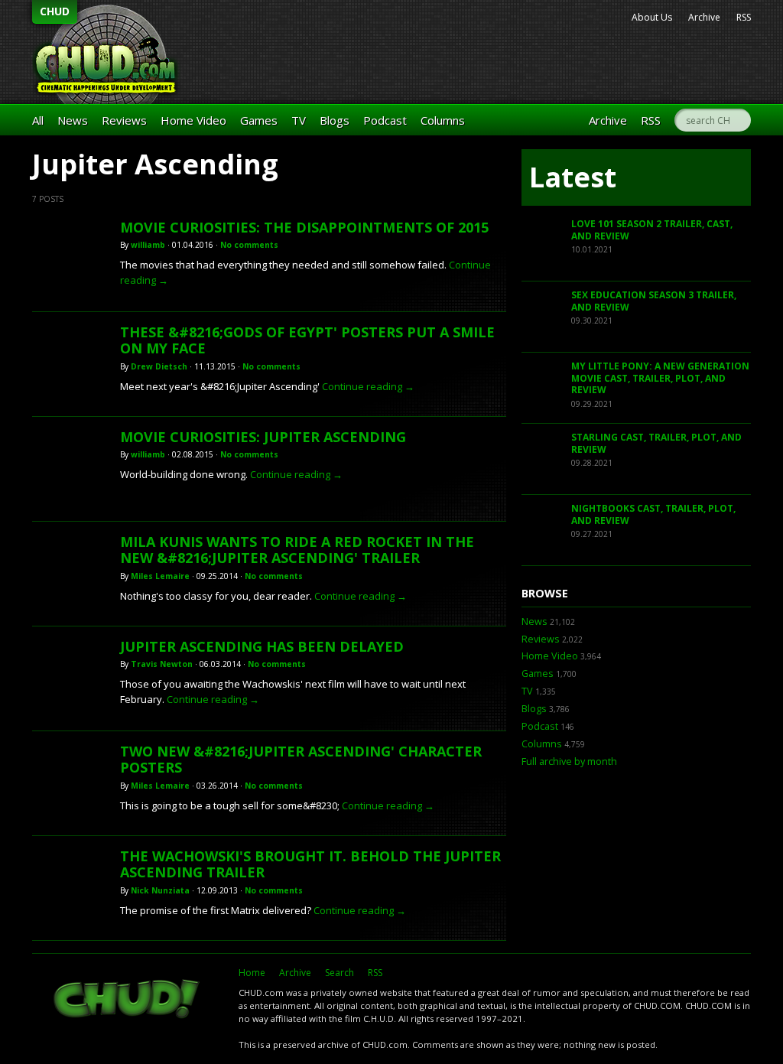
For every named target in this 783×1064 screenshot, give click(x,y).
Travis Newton (162, 664)
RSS (743, 17)
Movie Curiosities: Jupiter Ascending (263, 437)
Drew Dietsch (159, 366)
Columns (443, 120)
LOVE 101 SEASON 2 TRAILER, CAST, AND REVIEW (652, 229)
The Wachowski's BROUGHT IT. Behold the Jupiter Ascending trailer (310, 864)
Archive (704, 17)
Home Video (193, 120)
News (72, 120)
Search (339, 972)
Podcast (385, 120)
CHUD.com (127, 1000)
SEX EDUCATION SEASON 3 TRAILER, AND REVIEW (653, 301)
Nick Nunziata (160, 890)
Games (259, 120)
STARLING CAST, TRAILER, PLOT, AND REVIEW (656, 443)
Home (252, 972)
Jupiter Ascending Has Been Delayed (262, 646)
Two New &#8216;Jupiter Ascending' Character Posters (301, 759)
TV (298, 120)
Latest (572, 177)
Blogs (334, 120)
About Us (652, 17)
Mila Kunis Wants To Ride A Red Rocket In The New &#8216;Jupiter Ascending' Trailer (297, 550)
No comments (249, 244)
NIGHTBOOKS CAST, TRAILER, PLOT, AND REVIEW (653, 514)
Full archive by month (569, 761)
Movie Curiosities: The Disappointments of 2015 (304, 227)
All (38, 120)
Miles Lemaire (160, 576)
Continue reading (368, 386)
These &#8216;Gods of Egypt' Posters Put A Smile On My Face (307, 340)
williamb (148, 244)
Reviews (124, 120)
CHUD (55, 11)
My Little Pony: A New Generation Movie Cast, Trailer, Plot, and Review (660, 378)
